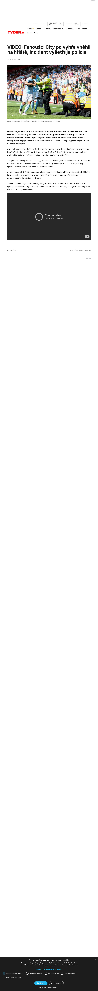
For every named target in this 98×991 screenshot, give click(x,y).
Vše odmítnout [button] (56, 983)
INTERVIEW (68, 24)
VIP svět (61, 24)
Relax (36, 33)
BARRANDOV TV (52, 24)
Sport (78, 28)
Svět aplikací (77, 24)
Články (29, 28)
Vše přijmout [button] (41, 983)
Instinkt (44, 24)
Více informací (51, 967)
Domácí (38, 28)
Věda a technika (58, 28)
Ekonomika (69, 28)
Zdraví (29, 33)
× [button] (96, 959)
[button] (49, 969)
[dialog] (49, 974)
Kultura (84, 28)
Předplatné (85, 24)
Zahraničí (47, 28)
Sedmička (36, 24)
